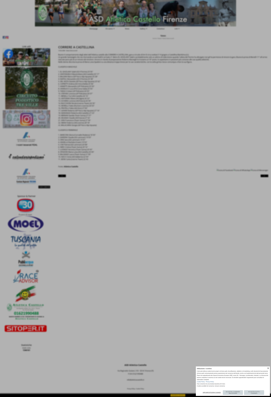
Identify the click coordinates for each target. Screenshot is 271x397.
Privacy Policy (210, 382)
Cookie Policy (201, 382)
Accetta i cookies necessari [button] (233, 392)
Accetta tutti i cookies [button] (254, 392)
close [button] (268, 368)
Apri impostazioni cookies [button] (212, 392)
